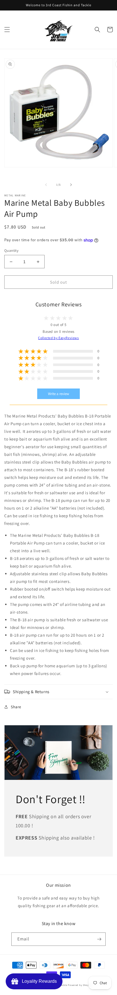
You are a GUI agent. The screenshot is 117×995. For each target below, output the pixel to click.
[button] (7, 29)
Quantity (11, 250)
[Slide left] (46, 184)
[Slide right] (71, 184)
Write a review (58, 393)
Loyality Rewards (38, 981)
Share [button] (16, 706)
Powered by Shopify (80, 984)
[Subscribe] (99, 939)
